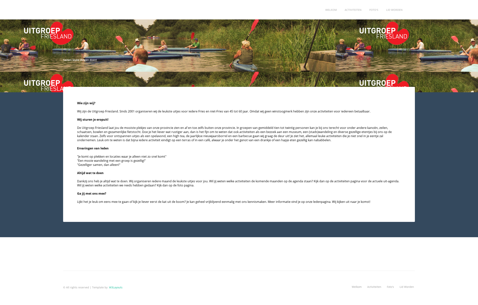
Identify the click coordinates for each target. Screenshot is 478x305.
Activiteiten (353, 10)
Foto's (373, 10)
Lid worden (394, 10)
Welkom (331, 10)
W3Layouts (115, 287)
